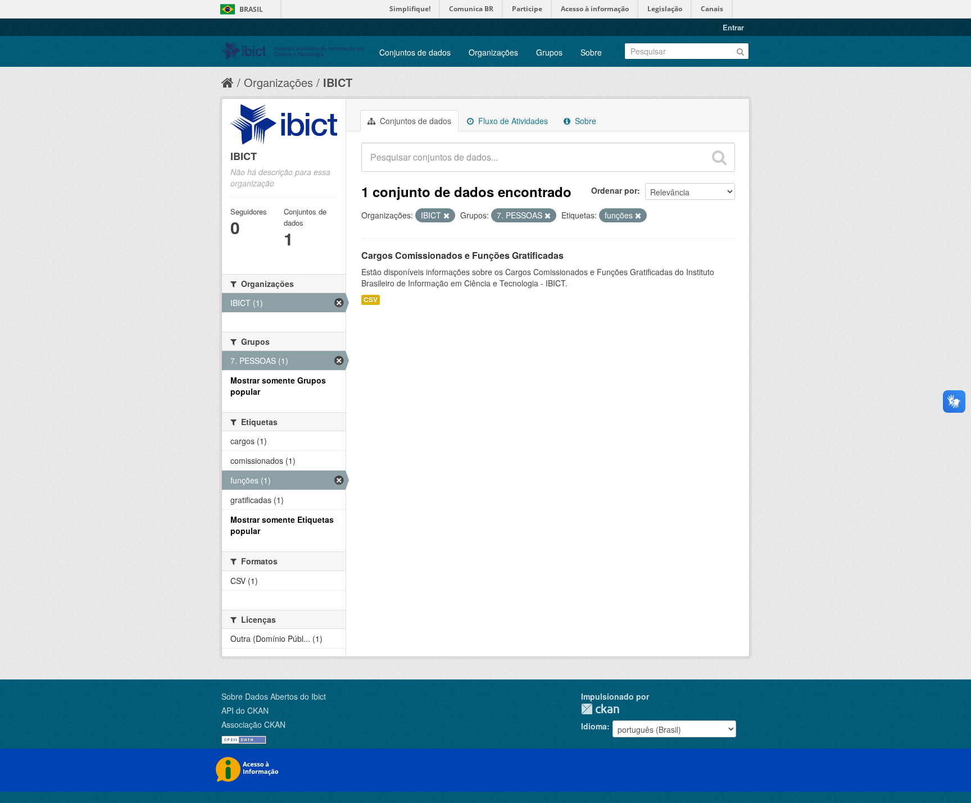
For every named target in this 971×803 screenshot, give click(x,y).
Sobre (591, 52)
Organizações (493, 52)
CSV (371, 299)
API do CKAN (245, 710)
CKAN (600, 709)
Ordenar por (614, 190)
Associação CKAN (253, 724)
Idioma (594, 726)
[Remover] (446, 215)
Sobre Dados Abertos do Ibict (273, 696)
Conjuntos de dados (415, 52)
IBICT (337, 82)
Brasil (251, 9)
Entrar (733, 27)
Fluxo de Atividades (512, 120)
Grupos (549, 52)
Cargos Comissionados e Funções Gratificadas (462, 255)
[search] (719, 157)
